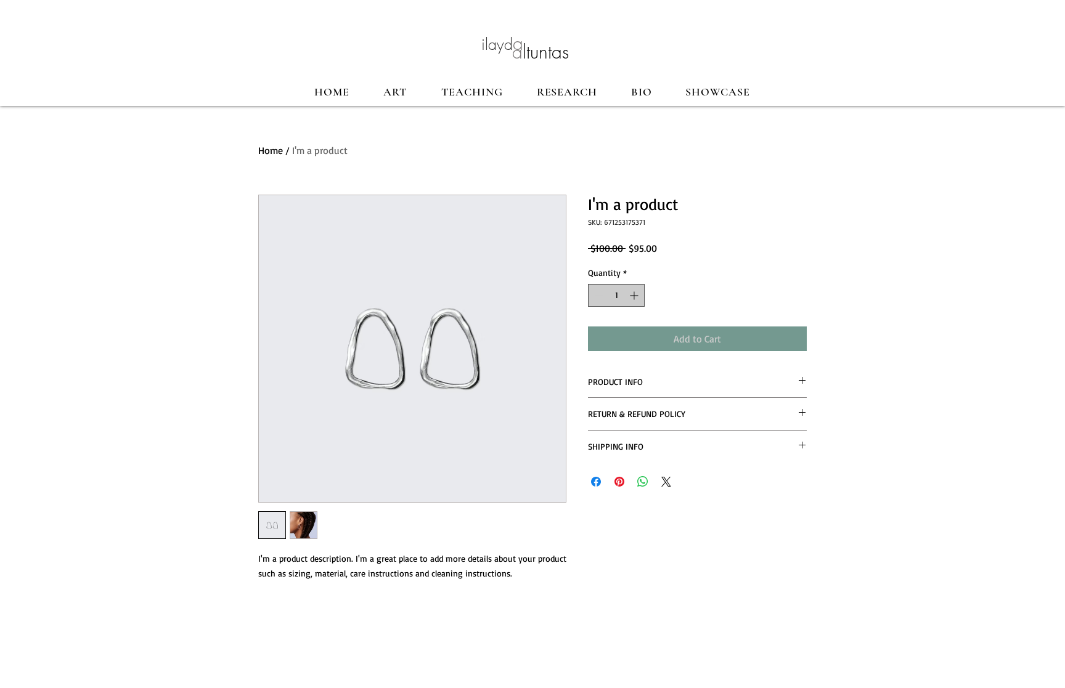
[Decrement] (597, 295)
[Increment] (635, 295)
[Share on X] (666, 481)
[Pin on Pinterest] (619, 481)
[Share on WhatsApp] (642, 481)
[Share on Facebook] (596, 481)
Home (270, 150)
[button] (395, 91)
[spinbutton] (616, 295)
